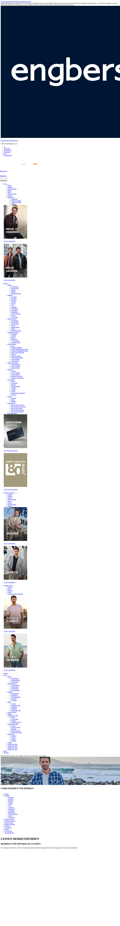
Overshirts (14, 310)
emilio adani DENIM (17, 352)
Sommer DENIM (16, 347)
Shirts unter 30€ (16, 710)
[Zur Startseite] (4, 166)
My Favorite (11, 403)
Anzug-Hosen (15, 359)
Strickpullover (15, 327)
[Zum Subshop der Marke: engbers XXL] (14, 166)
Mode (5, 283)
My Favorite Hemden (17, 410)
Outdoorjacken (15, 680)
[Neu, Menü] (7, 184)
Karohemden (15, 693)
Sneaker (13, 398)
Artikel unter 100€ (13, 724)
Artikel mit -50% (12, 747)
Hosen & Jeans (12, 194)
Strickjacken (15, 322)
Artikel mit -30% (12, 746)
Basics (13, 329)
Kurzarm (13, 298)
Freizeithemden (15, 697)
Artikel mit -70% (12, 749)
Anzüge (13, 371)
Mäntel (13, 292)
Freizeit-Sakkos (15, 364)
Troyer (13, 325)
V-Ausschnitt (15, 341)
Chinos (13, 354)
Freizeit (13, 302)
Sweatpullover (15, 690)
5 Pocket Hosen (16, 356)
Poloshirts (14, 334)
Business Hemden (16, 376)
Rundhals (14, 339)
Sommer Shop (8, 585)
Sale (5, 675)
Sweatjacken (15, 324)
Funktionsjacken (16, 293)
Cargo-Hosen (15, 361)
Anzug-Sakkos (15, 366)
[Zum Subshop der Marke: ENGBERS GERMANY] (23, 166)
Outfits (13, 204)
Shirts (9, 192)
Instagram (15, 140)
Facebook (4, 140)
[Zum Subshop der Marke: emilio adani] (33, 166)
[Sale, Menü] (7, 675)
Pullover (13, 720)
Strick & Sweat (12, 189)
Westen (13, 290)
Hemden (10, 187)
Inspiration (11, 197)
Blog (5, 751)
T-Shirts (13, 336)
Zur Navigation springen (23, 1)
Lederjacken (15, 287)
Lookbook (14, 199)
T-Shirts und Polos (13, 332)
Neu (5, 184)
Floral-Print (14, 309)
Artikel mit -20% (12, 744)
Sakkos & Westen (13, 363)
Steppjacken (14, 288)
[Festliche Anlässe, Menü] (15, 493)
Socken (13, 390)
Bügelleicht (14, 312)
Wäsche (13, 388)
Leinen (13, 315)
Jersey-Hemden (15, 314)
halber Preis (11, 734)
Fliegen (13, 384)
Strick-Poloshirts (16, 330)
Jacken (10, 185)
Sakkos (10, 190)
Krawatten (14, 383)
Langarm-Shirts (15, 342)
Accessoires (11, 379)
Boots (13, 400)
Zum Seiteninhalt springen (8, 1)
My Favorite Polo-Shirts (18, 406)
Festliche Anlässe (9, 493)
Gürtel (13, 381)
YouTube (9, 140)
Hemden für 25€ (16, 722)
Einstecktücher (15, 386)
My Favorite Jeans (16, 408)
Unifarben (14, 695)
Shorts (9, 589)
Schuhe (10, 195)
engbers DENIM (16, 202)
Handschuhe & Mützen (18, 393)
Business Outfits (16, 200)
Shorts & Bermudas (17, 357)
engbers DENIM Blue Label (19, 349)
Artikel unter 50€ (13, 715)
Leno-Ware (14, 317)
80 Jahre (6, 753)
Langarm (14, 297)
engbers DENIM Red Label (19, 351)
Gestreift (13, 307)
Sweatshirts (14, 320)
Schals (13, 391)
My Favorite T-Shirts (17, 405)
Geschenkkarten (12, 413)
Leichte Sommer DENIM (15, 594)
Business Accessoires (17, 378)
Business (13, 300)
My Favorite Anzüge (17, 411)
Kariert (13, 303)
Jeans (12, 346)
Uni (12, 305)
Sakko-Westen (15, 368)
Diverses (13, 395)
